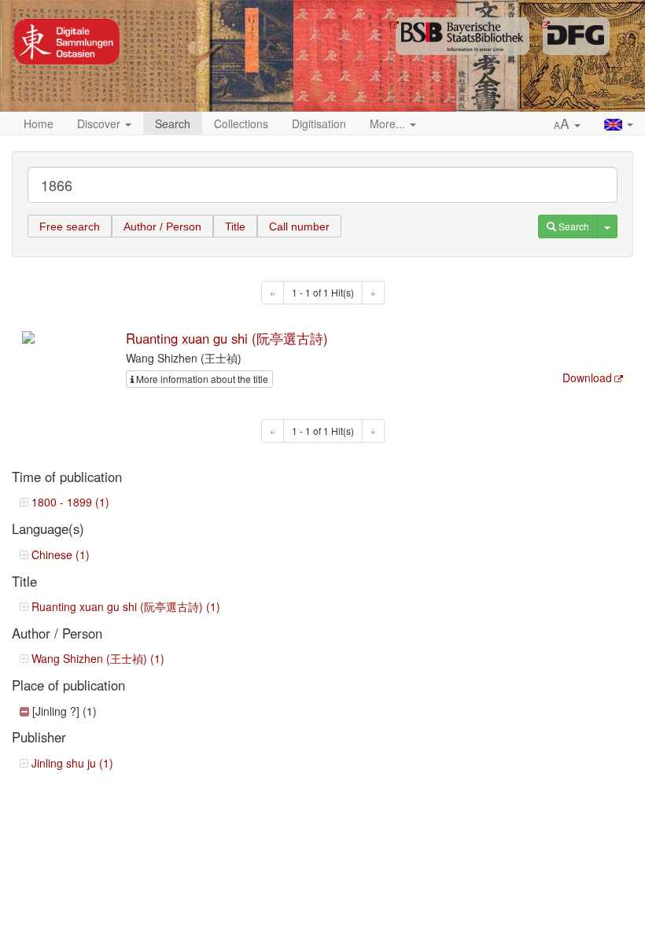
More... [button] (389, 123)
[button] (567, 124)
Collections (241, 123)
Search (172, 123)
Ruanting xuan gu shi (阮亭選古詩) (227, 338)
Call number (299, 226)
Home (38, 123)
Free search (69, 226)
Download (587, 377)
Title (235, 226)
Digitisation (319, 123)
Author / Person (162, 226)
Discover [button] (100, 123)
